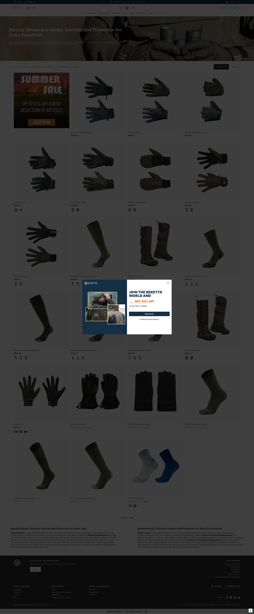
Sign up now (149, 314)
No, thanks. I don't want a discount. (149, 319)
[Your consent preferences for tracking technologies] (250, 610)
